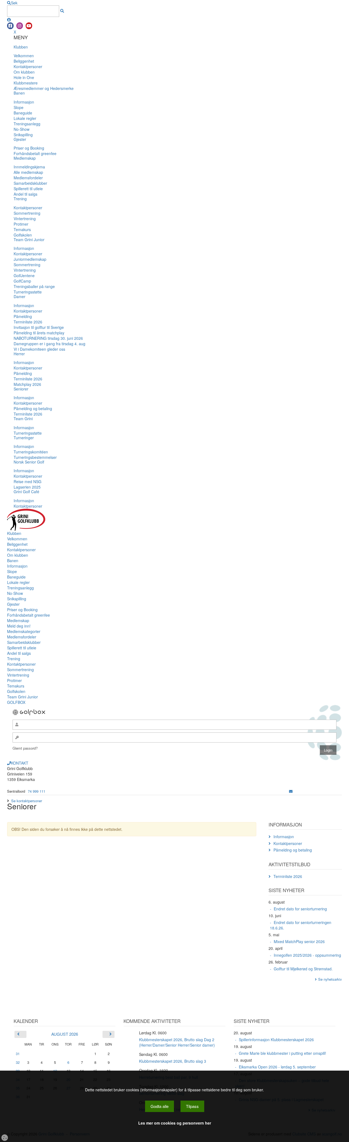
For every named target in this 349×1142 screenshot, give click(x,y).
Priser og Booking (29, 148)
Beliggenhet (24, 61)
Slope (18, 107)
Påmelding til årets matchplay (39, 332)
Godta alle (160, 1106)
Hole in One (24, 77)
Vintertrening (25, 218)
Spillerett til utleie (28, 188)
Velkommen (24, 55)
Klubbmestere (26, 83)
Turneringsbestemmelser (35, 457)
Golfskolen (23, 235)
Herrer (19, 353)
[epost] (291, 791)
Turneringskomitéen (31, 452)
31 (18, 1053)
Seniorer (21, 389)
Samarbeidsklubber (30, 183)
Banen (19, 93)
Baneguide (23, 113)
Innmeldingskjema (29, 166)
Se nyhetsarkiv (330, 979)
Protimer (21, 224)
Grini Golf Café (26, 491)
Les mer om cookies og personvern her (174, 1123)
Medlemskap (25, 158)
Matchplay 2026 (27, 384)
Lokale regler (25, 118)
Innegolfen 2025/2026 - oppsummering (307, 955)
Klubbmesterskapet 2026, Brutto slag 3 (172, 1061)
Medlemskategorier (23, 631)
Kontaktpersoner (28, 66)
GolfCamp (22, 281)
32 (18, 1062)
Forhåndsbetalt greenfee (35, 153)
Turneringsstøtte (28, 292)
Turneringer (24, 437)
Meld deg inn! (19, 626)
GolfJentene (24, 275)
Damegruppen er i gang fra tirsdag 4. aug (49, 343)
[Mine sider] (9, 19)
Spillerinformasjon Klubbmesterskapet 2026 (276, 1039)
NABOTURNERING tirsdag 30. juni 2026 (48, 338)
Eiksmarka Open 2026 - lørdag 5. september (277, 1067)
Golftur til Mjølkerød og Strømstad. (303, 968)
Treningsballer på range (34, 286)
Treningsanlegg (27, 123)
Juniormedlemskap (30, 259)
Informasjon (24, 102)
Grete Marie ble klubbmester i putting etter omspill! (282, 1053)
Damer (19, 296)
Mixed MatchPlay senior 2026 (299, 941)
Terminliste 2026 (28, 322)
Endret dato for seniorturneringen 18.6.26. (300, 925)
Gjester (20, 139)
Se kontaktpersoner (26, 800)
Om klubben (24, 72)
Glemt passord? (25, 748)
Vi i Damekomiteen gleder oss (39, 349)
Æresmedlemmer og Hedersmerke (44, 88)
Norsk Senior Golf (29, 462)
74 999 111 (36, 791)
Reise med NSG (27, 481)
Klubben (21, 47)
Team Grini (23, 418)
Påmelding (23, 316)
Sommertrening (27, 213)
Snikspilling (23, 134)
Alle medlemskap (28, 172)
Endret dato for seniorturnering (300, 908)
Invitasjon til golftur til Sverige (39, 327)
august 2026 (64, 1034)
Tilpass (192, 1106)
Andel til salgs (25, 194)
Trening (20, 198)
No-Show (21, 129)
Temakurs (22, 229)
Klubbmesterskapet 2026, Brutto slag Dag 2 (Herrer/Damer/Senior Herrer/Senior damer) (177, 1042)
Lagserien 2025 (27, 487)
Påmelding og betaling (33, 408)
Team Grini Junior (29, 239)
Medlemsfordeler (28, 177)
